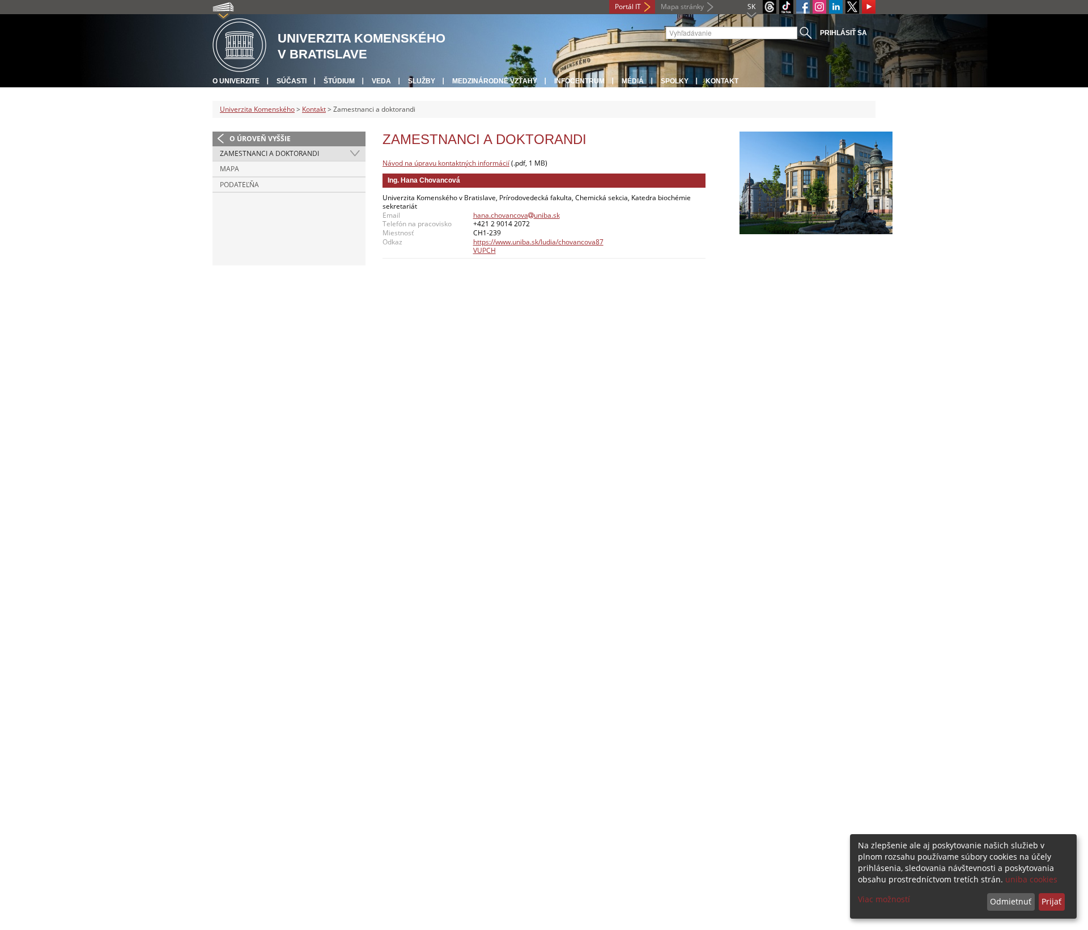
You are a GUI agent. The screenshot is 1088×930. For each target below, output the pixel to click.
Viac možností (884, 899)
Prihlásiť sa (843, 33)
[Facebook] (803, 7)
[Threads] (769, 7)
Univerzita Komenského (257, 109)
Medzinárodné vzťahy (494, 81)
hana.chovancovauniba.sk (516, 215)
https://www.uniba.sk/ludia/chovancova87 (538, 242)
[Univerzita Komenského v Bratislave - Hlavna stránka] (239, 45)
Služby (421, 81)
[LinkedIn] (836, 7)
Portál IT (628, 6)
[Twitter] (852, 7)
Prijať (1051, 901)
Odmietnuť (1010, 901)
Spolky (674, 81)
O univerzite (236, 81)
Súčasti (292, 81)
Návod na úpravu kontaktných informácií (445, 163)
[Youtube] (869, 7)
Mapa (229, 169)
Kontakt (722, 81)
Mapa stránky (682, 6)
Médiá (633, 81)
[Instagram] (819, 7)
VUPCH (484, 250)
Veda (381, 81)
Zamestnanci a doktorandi (269, 153)
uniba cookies (1031, 879)
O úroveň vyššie (260, 138)
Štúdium (339, 81)
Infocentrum (579, 81)
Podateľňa (239, 184)
